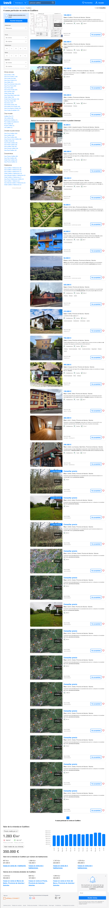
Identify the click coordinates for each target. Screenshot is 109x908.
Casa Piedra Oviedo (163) (10, 104)
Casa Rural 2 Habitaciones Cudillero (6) (14, 179)
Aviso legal (51, 905)
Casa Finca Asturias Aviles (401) (12, 84)
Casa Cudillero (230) (9, 135)
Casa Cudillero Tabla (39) (10, 146)
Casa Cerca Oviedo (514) (10, 80)
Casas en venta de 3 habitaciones (60, 867)
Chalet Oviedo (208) (9, 93)
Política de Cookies (43, 905)
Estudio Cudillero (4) (9, 125)
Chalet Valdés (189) (9, 97)
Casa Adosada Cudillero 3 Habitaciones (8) (14, 175)
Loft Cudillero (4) (8, 127)
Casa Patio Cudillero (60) (10, 158)
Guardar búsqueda (16, 21)
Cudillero (28, 8)
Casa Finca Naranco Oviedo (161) (12, 108)
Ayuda (24, 905)
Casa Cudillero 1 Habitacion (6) (12, 181)
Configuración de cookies (68, 905)
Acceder (101, 3)
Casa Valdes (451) (8, 82)
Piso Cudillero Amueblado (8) (11, 122)
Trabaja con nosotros (17, 905)
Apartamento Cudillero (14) (10, 120)
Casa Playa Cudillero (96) (10, 137)
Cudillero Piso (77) (8, 116)
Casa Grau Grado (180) (10, 101)
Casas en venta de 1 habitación (14, 866)
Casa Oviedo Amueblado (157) (11, 110)
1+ (11, 48)
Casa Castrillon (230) (9, 91)
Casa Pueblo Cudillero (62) (10, 143)
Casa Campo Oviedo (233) (10, 89)
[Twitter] (59, 898)
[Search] (53, 3)
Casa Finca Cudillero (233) (10, 133)
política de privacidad (83, 902)
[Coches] (34, 898)
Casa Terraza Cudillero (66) (11, 156)
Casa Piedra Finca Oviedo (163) (12, 106)
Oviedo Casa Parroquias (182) (11, 99)
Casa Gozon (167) (8, 103)
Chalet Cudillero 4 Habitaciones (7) (12, 177)
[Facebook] (56, 898)
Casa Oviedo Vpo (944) (10, 78)
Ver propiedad (95, 34)
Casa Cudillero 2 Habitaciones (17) (12, 171)
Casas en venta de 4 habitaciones (85, 867)
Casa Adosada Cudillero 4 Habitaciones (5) (14, 183)
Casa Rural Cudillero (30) (10, 150)
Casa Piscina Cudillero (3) (10, 162)
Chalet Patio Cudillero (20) (10, 160)
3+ (20, 48)
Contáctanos (58, 905)
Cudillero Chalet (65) (9, 141)
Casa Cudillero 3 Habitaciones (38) (12, 168)
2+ (16, 48)
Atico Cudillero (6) (8, 123)
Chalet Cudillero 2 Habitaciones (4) (12, 184)
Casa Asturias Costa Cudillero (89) (12, 139)
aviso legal (100, 901)
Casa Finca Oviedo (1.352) (10, 76)
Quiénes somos (7, 905)
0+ (7, 48)
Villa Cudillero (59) (8, 118)
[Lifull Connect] (11, 899)
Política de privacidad (32, 905)
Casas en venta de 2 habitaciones (36, 867)
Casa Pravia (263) (8, 88)
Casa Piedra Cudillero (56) (10, 144)
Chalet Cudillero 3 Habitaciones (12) (13, 173)
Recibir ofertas (92, 898)
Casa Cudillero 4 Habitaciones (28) (12, 169)
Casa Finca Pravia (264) (10, 86)
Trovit (4, 8)
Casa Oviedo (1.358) (9, 74)
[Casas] (30, 898)
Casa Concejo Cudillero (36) (11, 148)
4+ (25, 48)
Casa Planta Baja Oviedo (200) (12, 95)
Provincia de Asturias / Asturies (16, 8)
